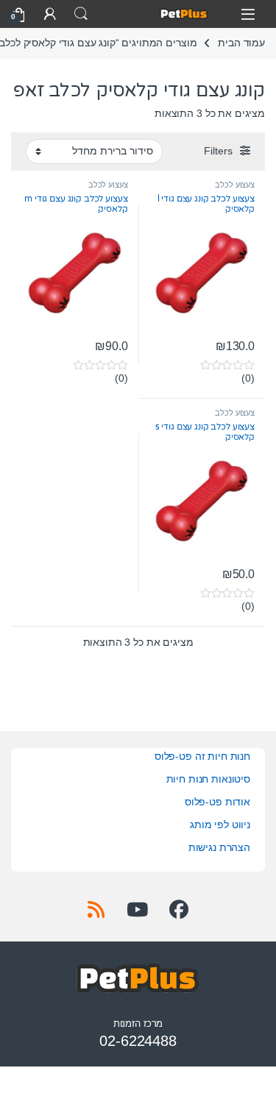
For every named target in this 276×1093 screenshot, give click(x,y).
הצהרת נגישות (219, 847)
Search (81, 14)
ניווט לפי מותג (220, 824)
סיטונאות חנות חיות (208, 779)
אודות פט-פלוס (217, 802)
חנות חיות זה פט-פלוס (202, 756)
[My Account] (50, 13)
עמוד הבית (241, 43)
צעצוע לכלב (235, 184)
